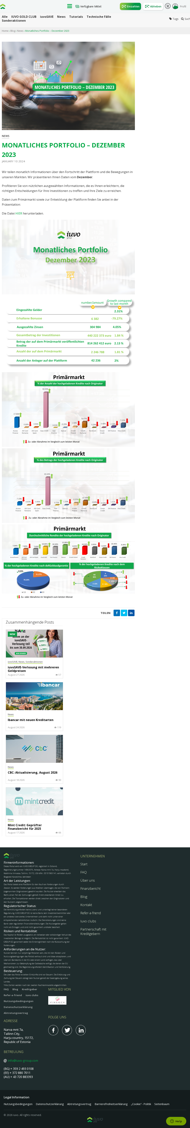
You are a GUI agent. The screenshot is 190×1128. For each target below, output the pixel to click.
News (61, 17)
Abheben (155, 6)
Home (5, 30)
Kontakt (86, 905)
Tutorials (76, 17)
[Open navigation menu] (69, 6)
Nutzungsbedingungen (18, 1001)
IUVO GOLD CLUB (23, 17)
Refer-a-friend (90, 913)
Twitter (67, 1030)
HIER (19, 213)
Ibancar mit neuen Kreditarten (30, 720)
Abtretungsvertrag (16, 1013)
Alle (5, 17)
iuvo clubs (32, 995)
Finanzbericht (90, 888)
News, (22, 661)
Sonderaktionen (14, 21)
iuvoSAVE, (13, 661)
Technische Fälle (99, 17)
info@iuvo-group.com (23, 1061)
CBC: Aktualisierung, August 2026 (32, 773)
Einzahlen (133, 6)
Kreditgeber (29, 989)
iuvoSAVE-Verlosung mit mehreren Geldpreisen (33, 669)
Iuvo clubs (88, 921)
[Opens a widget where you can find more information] (176, 1121)
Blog (12, 30)
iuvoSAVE (46, 17)
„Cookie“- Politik (141, 1104)
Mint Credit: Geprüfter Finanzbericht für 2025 (25, 827)
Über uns (87, 880)
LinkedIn (81, 1030)
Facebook (53, 1030)
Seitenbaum (161, 1104)
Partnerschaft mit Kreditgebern (93, 931)
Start (83, 864)
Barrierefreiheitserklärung (111, 1104)
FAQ (83, 872)
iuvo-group (3, 7)
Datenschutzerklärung (18, 1007)
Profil (183, 6)
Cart (168, 6)
